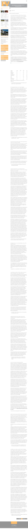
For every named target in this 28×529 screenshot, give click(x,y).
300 (20, 518)
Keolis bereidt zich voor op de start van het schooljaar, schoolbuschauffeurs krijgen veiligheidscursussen (3, 15)
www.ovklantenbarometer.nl (20, 61)
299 (19, 518)
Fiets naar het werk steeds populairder (17, 362)
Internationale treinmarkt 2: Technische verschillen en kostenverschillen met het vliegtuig (7, 24)
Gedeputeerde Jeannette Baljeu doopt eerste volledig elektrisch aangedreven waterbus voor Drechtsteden (18, 317)
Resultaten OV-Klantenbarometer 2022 (17, 59)
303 (24, 518)
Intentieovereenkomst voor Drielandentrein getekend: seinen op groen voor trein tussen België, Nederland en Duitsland (19, 169)
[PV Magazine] (6, 6)
